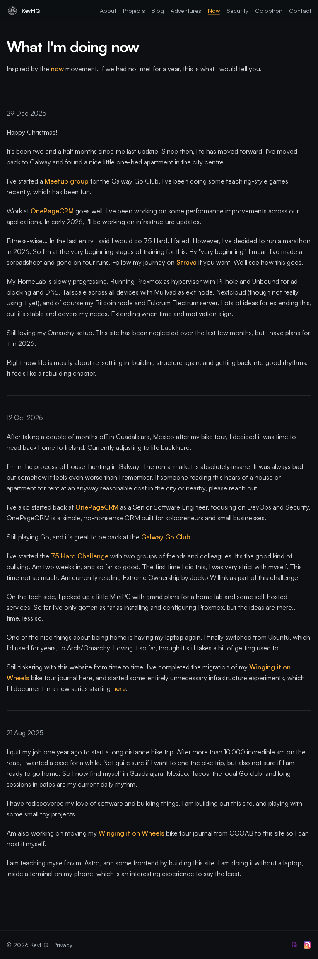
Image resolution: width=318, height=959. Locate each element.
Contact (300, 10)
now (57, 69)
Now (214, 10)
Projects (134, 10)
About (108, 10)
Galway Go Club (165, 537)
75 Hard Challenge (79, 556)
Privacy (62, 944)
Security (237, 10)
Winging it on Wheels (131, 833)
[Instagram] (307, 945)
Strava (186, 262)
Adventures (186, 10)
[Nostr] (294, 945)
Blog (158, 10)
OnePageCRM (52, 211)
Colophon (268, 10)
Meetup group (67, 181)
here (119, 688)
